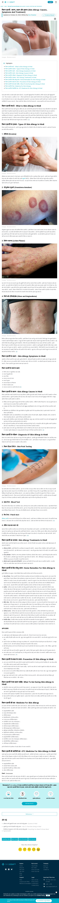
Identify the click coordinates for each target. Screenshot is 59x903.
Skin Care (15, 839)
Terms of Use (34, 879)
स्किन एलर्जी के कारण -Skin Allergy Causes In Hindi (19, 73)
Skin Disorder (23, 839)
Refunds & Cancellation (25, 883)
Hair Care (22, 871)
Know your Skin (35, 869)
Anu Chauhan (32, 15)
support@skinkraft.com (51, 886)
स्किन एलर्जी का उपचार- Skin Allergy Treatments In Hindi (20, 77)
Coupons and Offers (25, 881)
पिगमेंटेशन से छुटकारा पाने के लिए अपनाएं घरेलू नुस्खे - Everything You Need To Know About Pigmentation (26, 830)
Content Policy (35, 885)
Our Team (45, 867)
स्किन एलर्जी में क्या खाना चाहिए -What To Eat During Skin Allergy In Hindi (25, 84)
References (29, 814)
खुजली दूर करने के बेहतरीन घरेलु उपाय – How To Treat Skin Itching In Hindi (22, 826)
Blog (21, 873)
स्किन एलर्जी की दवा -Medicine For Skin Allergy (18, 86)
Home (21, 865)
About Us (45, 865)
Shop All (22, 867)
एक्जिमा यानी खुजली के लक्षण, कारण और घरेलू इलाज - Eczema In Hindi (20, 823)
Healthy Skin (6, 839)
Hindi (21, 875)
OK (48, 895)
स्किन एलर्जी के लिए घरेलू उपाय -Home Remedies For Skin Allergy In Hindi (25, 79)
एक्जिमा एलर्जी (5, 518)
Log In (50, 2)
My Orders (34, 867)
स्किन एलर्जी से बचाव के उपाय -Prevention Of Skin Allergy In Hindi (23, 82)
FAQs (21, 879)
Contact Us (46, 869)
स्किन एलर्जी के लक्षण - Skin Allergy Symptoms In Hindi (20, 71)
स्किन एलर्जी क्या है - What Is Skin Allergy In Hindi (18, 66)
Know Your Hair (35, 871)
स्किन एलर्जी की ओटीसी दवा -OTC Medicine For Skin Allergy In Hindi (23, 88)
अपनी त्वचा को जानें (29, 803)
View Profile (34, 865)
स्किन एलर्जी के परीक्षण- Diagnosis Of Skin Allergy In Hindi (21, 75)
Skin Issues (32, 839)
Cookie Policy (34, 883)
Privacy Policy (34, 881)
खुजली (23, 178)
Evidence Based (49, 15)
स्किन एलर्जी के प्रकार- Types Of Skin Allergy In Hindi (19, 69)
